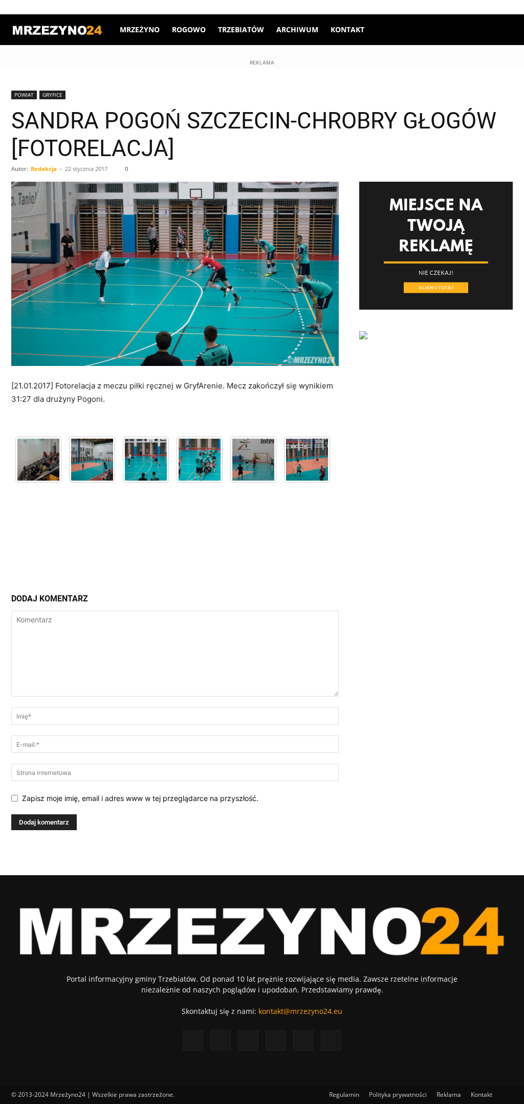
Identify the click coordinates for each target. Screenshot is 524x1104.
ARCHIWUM (297, 29)
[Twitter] (488, 7)
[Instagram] (437, 7)
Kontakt (481, 1094)
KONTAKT (347, 29)
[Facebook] (420, 7)
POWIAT (24, 94)
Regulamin (344, 1094)
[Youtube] (505, 7)
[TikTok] (471, 7)
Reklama (448, 1094)
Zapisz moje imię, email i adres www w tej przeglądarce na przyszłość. (140, 798)
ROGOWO (189, 29)
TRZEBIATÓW (241, 29)
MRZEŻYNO (140, 29)
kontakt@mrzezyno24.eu (300, 1011)
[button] (500, 30)
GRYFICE (52, 94)
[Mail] (454, 7)
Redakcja (44, 168)
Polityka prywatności (398, 1094)
